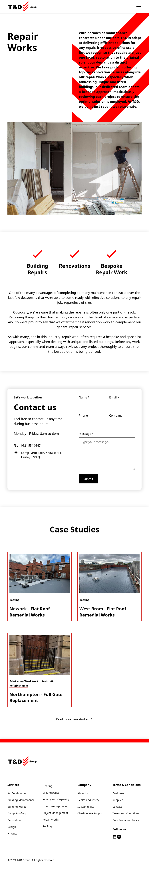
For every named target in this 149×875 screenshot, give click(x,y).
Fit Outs (12, 833)
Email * (114, 397)
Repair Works (51, 819)
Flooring (48, 786)
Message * (86, 434)
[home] (22, 6)
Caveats (117, 806)
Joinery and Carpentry (56, 799)
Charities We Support (90, 813)
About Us (82, 793)
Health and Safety (88, 800)
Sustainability (85, 806)
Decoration (14, 820)
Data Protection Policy (125, 820)
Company (115, 416)
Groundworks (51, 792)
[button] (138, 6)
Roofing (47, 826)
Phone (83, 416)
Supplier (117, 800)
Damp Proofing (16, 813)
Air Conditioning (17, 793)
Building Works (16, 806)
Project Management (55, 813)
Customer (118, 793)
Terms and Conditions (125, 813)
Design (11, 827)
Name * (84, 397)
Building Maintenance (21, 800)
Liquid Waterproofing (56, 806)
